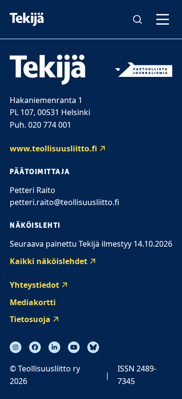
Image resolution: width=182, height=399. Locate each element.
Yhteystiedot (34, 285)
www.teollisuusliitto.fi (53, 148)
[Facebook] (35, 347)
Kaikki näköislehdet (48, 261)
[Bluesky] (93, 347)
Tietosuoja (30, 319)
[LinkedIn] (54, 347)
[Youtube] (74, 347)
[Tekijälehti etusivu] (27, 19)
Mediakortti (33, 302)
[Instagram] (15, 347)
